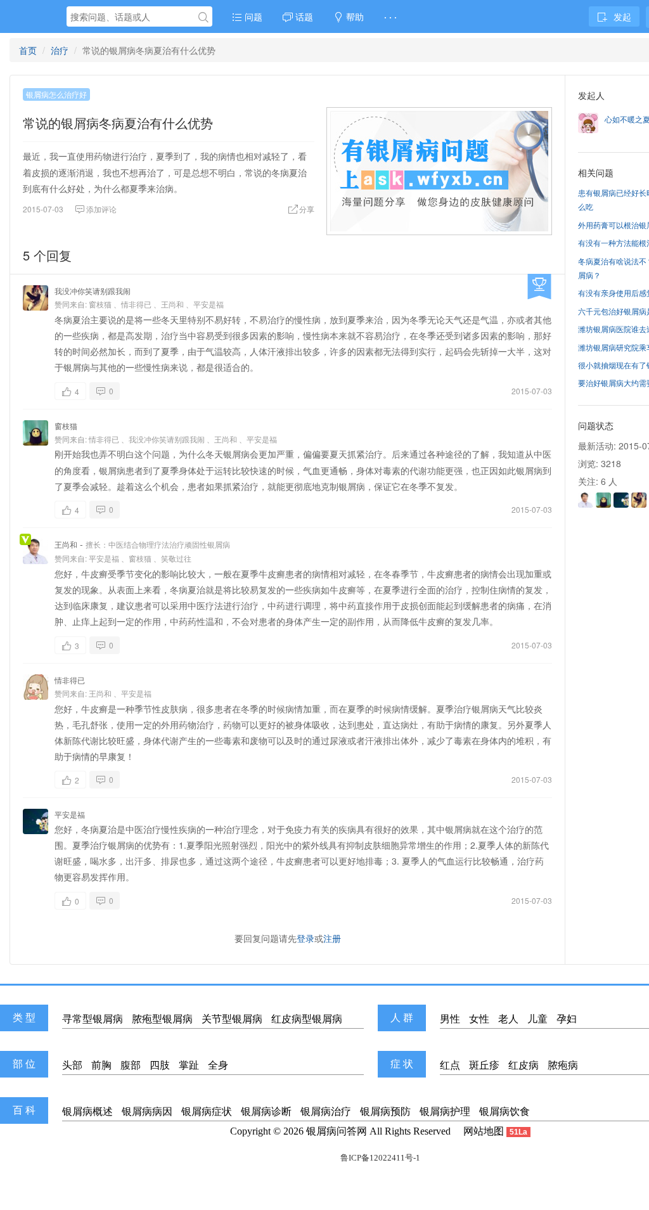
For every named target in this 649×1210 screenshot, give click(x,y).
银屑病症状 (206, 1111)
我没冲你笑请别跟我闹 (93, 290)
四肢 (160, 1065)
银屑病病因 (147, 1111)
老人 (508, 1019)
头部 (72, 1065)
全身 (218, 1065)
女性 (479, 1019)
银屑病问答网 (336, 1131)
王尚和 (172, 304)
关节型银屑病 (232, 1019)
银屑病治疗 (325, 1111)
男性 (450, 1019)
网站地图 (483, 1131)
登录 (305, 938)
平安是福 (208, 304)
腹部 (130, 1065)
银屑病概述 (87, 1111)
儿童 (537, 1019)
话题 (303, 16)
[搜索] (203, 17)
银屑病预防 (385, 1111)
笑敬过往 (176, 558)
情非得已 (136, 304)
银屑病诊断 (266, 1111)
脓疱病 (563, 1065)
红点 (450, 1065)
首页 (28, 50)
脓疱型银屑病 (162, 1019)
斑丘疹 (484, 1065)
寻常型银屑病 (92, 1019)
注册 (332, 938)
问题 (252, 16)
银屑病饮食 (504, 1111)
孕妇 (566, 1019)
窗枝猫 (100, 304)
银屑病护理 (445, 1111)
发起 (622, 16)
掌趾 (189, 1065)
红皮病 (523, 1065)
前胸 (101, 1065)
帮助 (354, 16)
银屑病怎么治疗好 (56, 94)
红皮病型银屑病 (306, 1019)
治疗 (59, 50)
